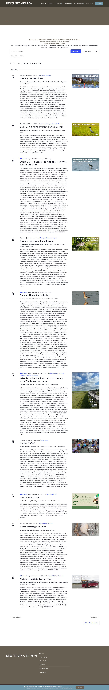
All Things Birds (25, 45)
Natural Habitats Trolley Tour (36, 579)
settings (69, 688)
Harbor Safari (27, 443)
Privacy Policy (44, 668)
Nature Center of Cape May (73, 45)
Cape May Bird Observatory (39, 45)
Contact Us (43, 672)
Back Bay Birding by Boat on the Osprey (41, 127)
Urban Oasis (64, 47)
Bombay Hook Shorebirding (35, 295)
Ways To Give (44, 661)
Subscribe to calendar (91, 623)
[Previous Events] (11, 63)
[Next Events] (14, 63)
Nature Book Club (30, 497)
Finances (42, 664)
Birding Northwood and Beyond (37, 241)
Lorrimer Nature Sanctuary (56, 45)
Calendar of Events (47, 3)
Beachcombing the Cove (33, 526)
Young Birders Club (54, 47)
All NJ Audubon (15, 45)
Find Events (75, 51)
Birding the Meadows (31, 78)
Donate (99, 3)
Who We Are (43, 657)
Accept (80, 687)
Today (19, 63)
